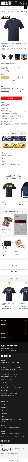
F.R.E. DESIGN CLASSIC (18, 367)
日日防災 (20, 369)
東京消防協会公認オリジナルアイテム (9, 371)
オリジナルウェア (5, 393)
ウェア (7, 11)
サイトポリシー (18, 433)
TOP (2, 11)
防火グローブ (8, 369)
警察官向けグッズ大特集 (6, 379)
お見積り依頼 (18, 419)
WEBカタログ (4, 427)
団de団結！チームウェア (6, 367)
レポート (3, 401)
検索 (25, 7)
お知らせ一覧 (4, 413)
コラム (7, 401)
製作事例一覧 (4, 407)
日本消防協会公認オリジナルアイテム (9, 376)
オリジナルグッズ (5, 395)
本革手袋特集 (15, 369)
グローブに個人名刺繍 (11, 384)
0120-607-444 (10, 345)
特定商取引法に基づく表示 (20, 436)
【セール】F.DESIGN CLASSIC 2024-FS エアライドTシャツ (9, 202)
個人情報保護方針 (14, 453)
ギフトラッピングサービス (7, 387)
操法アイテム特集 (15, 362)
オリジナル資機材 (13, 393)
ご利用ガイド (4, 419)
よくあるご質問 (11, 419)
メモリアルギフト (13, 395)
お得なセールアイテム (6, 362)
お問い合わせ (4, 421)
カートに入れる (12, 98)
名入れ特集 (3, 384)
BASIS (2, 369)
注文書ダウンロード (19, 427)
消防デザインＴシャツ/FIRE (17, 11)
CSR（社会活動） (10, 433)
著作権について (14, 455)
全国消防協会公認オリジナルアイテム (9, 374)
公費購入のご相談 (17, 387)
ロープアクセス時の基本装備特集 (8, 364)
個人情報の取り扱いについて (7, 436)
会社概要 (3, 433)
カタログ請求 (11, 427)
